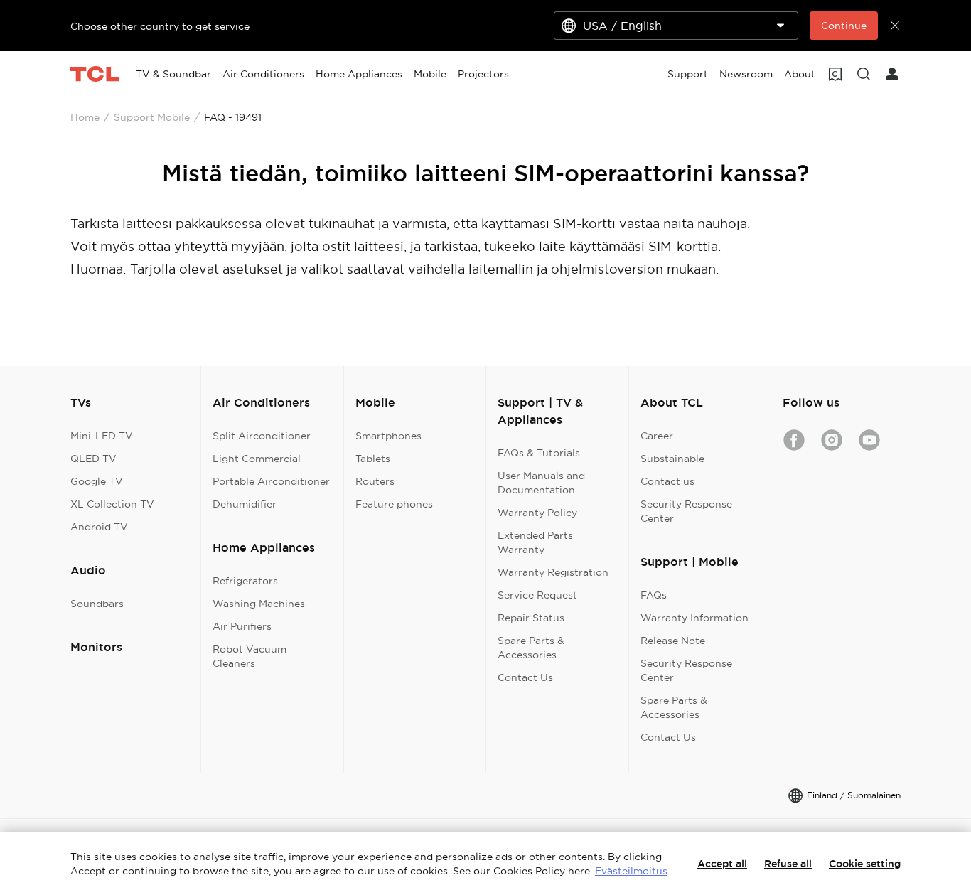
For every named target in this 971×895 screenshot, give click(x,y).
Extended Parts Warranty (535, 542)
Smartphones (388, 435)
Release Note (672, 640)
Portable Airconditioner (271, 481)
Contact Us (525, 677)
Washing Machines (259, 603)
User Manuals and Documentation (541, 482)
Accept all (722, 863)
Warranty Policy (537, 512)
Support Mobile (152, 117)
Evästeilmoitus (631, 870)
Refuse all (788, 863)
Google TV (96, 481)
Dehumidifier (245, 504)
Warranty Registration (553, 572)
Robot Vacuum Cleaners (249, 656)
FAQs (653, 595)
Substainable (672, 458)
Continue (844, 25)
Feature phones (394, 504)
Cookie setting (865, 863)
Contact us (667, 481)
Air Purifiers (242, 626)
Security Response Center (686, 511)
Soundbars (97, 603)
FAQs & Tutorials (539, 452)
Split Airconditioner (262, 435)
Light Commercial (257, 458)
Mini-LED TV (101, 435)
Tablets (372, 458)
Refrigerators (245, 580)
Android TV (99, 526)
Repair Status (531, 617)
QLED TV (93, 458)
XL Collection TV (112, 504)
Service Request (537, 595)
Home (85, 117)
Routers (375, 481)
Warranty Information (694, 617)
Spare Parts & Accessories (531, 647)
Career (656, 435)
